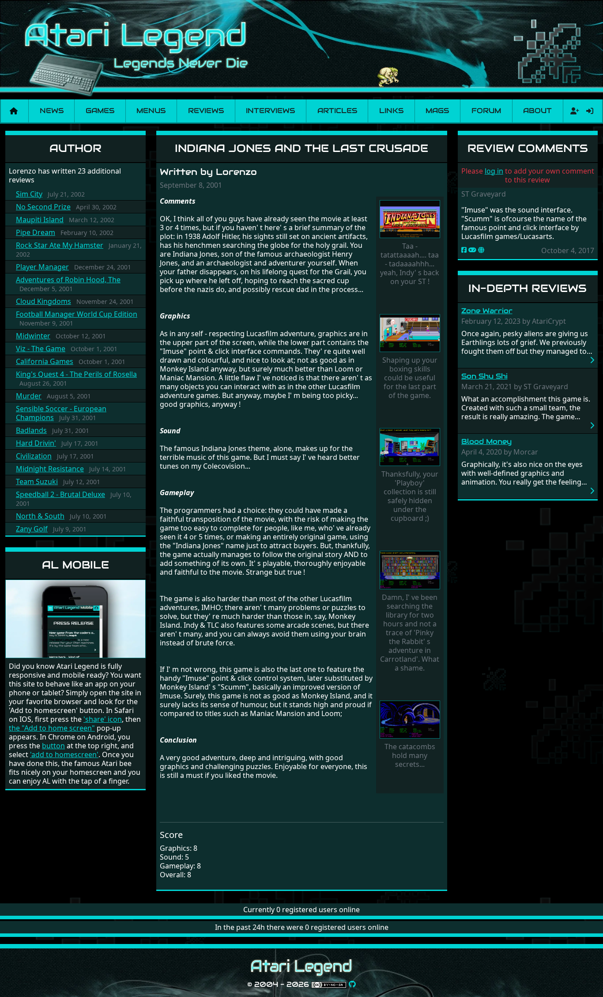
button (53, 746)
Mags (437, 110)
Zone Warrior (487, 311)
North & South (40, 516)
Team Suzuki (37, 481)
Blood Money (486, 441)
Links (391, 110)
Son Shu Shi (484, 376)
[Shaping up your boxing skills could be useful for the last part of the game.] (410, 334)
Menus (151, 110)
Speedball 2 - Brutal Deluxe (60, 494)
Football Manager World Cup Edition (76, 314)
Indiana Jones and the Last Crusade (301, 148)
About (537, 110)
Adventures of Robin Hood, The (68, 279)
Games (100, 110)
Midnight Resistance (50, 469)
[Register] (573, 111)
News (52, 110)
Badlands (31, 430)
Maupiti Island (40, 219)
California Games (44, 361)
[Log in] (590, 111)
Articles (337, 110)
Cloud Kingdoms (43, 301)
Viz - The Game (40, 348)
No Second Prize (43, 207)
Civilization (34, 456)
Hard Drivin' (36, 443)
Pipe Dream (35, 232)
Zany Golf (32, 529)
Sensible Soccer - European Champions (61, 413)
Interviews (270, 110)
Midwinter (33, 336)
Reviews (206, 110)
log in (494, 171)
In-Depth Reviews (527, 288)
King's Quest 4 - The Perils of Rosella (76, 374)
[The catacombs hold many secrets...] (410, 720)
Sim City (29, 194)
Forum (486, 110)
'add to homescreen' (64, 754)
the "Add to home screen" (52, 728)
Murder (28, 396)
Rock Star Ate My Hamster (59, 245)
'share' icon (102, 719)
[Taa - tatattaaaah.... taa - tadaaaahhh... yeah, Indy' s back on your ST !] (410, 220)
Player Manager (42, 267)
